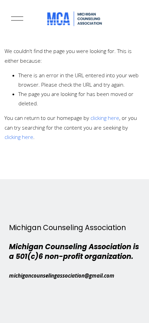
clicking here (104, 117)
